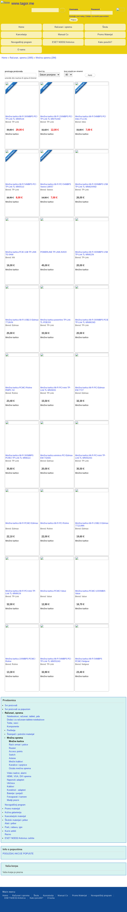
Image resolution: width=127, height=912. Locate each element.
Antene (12, 758)
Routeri (12, 748)
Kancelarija (21, 34)
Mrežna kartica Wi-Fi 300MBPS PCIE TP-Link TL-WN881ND (91, 321)
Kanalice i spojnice (18, 765)
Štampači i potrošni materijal (20, 734)
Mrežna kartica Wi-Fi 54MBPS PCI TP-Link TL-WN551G (20, 185)
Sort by (41, 71)
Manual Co (63, 34)
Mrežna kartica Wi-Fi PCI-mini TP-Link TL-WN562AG (90, 456)
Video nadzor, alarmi (16, 773)
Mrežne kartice (12, 134)
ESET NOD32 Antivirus (63, 42)
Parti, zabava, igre (13, 827)
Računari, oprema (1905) (21, 57)
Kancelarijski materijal (15, 816)
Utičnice (11, 783)
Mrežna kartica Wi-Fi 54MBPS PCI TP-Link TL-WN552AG (55, 660)
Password (96, 9)
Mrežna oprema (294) (46, 57)
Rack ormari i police (18, 744)
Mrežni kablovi (16, 761)
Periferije (11, 730)
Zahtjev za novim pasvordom (97, 16)
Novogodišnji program (21, 42)
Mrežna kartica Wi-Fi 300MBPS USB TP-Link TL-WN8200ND (91, 185)
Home (21, 27)
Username (74, 9)
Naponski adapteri (15, 780)
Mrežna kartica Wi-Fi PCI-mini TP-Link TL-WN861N (20, 592)
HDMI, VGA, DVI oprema (19, 776)
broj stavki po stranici (73, 71)
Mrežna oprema (15, 738)
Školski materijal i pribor (16, 820)
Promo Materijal (105, 34)
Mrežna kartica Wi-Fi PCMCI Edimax (21, 523)
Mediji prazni (13, 800)
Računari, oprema (14, 713)
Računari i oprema (63, 27)
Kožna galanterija (13, 812)
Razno (8, 834)
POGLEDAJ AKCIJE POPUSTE (18, 853)
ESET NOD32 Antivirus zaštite (19, 838)
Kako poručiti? (105, 42)
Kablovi (10, 786)
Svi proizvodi (11, 705)
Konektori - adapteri (16, 790)
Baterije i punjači (15, 793)
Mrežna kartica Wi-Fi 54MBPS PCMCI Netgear (88, 660)
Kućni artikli (10, 831)
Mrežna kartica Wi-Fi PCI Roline (54, 523)
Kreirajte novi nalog (77, 16)
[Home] (5, 2)
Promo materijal (12, 808)
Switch (12, 754)
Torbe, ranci (12, 723)
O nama (21, 49)
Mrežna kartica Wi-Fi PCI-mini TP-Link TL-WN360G (55, 388)
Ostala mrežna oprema (20, 768)
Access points (16, 751)
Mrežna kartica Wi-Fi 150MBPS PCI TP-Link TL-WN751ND (56, 117)
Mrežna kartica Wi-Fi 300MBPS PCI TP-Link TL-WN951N (21, 117)
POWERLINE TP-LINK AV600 (53, 252)
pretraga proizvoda (14, 71)
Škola (105, 27)
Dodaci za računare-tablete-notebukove (25, 719)
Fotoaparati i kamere (17, 797)
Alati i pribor (10, 823)
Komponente (13, 726)
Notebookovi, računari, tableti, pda (23, 716)
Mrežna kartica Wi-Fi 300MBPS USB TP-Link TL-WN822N (91, 253)
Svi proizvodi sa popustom (17, 709)
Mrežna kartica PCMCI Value (53, 591)
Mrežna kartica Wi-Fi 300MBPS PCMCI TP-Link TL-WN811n (19, 456)
